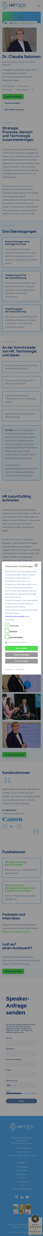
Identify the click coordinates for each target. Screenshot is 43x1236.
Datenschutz (9, 669)
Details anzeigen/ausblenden (17, 642)
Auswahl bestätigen (21, 655)
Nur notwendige (21, 661)
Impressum (20, 669)
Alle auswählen (22, 648)
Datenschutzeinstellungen (15, 616)
